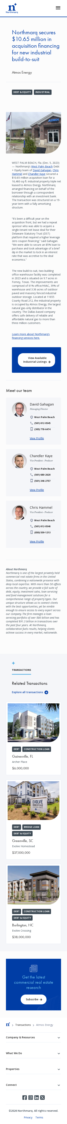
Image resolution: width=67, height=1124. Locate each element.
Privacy (28, 1117)
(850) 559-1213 (42, 532)
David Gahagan (42, 170)
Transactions (23, 1025)
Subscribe (32, 999)
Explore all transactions (27, 692)
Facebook (24, 1097)
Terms (39, 1117)
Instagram (30, 1097)
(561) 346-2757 (42, 480)
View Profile (37, 438)
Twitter (42, 1097)
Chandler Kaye (36, 174)
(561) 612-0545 (42, 423)
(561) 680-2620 (42, 474)
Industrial (42, 92)
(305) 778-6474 (42, 429)
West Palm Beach (42, 166)
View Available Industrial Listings (35, 359)
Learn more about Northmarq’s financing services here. (31, 336)
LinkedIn (36, 1097)
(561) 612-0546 (42, 526)
